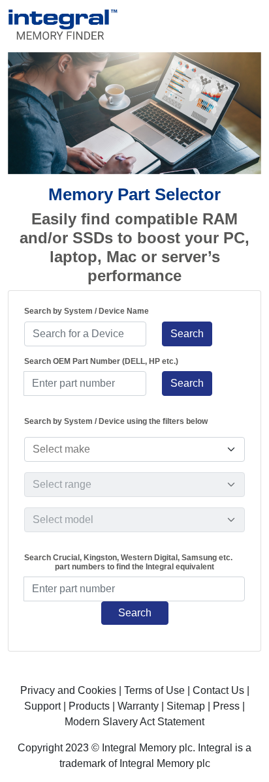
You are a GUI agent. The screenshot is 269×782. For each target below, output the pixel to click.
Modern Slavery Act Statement (134, 721)
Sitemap (185, 706)
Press (226, 706)
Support (42, 706)
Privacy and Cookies (68, 690)
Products (89, 706)
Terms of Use (154, 690)
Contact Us (218, 690)
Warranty (138, 706)
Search (187, 333)
